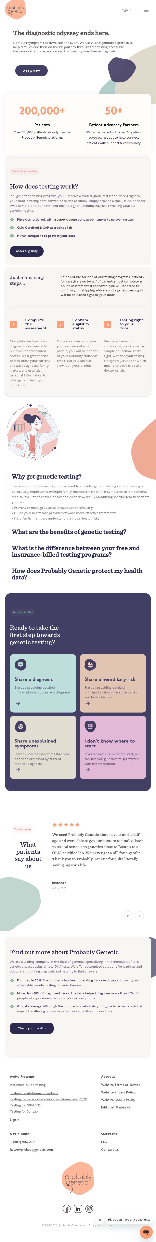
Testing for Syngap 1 (24, 1111)
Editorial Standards (116, 1107)
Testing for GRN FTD (25, 1105)
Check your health (32, 1028)
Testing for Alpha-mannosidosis (34, 1093)
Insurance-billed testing (28, 1085)
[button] (78, 476)
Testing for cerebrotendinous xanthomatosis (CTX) (48, 1099)
